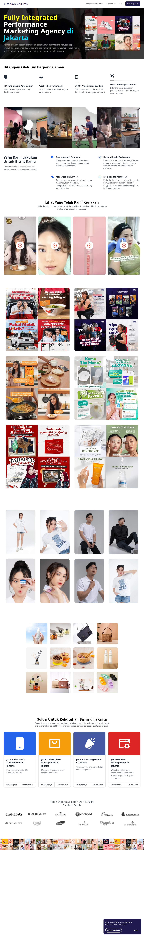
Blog (120, 4)
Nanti (136, 930)
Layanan (110, 4)
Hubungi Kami (132, 4)
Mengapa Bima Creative (95, 4)
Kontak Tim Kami (113, 930)
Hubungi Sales (27, 785)
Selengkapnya (11, 785)
